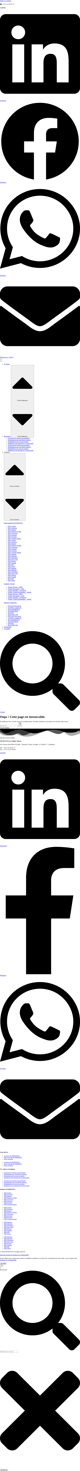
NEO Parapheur (13, 558)
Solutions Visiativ (9, 584)
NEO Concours (12, 533)
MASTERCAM (13, 615)
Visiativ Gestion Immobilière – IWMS (19, 592)
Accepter (3, 1263)
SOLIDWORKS (13, 611)
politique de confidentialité (8, 1260)
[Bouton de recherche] (20, 724)
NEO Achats (12, 526)
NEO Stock (11, 566)
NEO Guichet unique (14, 538)
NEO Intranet (12, 554)
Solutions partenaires (10, 602)
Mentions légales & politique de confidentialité (14, 1255)
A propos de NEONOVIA (12, 1156)
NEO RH (11, 565)
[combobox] (9, 726)
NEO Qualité (12, 563)
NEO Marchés (12, 556)
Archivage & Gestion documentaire (19, 438)
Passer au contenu (5, 1)
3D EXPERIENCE (14, 609)
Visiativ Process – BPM (15, 587)
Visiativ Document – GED (16, 589)
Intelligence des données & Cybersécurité (20, 443)
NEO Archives (12, 528)
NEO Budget (12, 530)
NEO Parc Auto (13, 559)
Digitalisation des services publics (18, 442)
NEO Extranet (12, 535)
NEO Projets (12, 561)
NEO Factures (12, 537)
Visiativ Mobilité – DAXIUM (17, 590)
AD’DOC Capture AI (14, 608)
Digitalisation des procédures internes (19, 440)
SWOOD (11, 613)
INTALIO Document (14, 606)
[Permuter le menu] (1, 360)
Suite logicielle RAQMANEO (13, 523)
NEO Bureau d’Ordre (14, 531)
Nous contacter (8, 1159)
